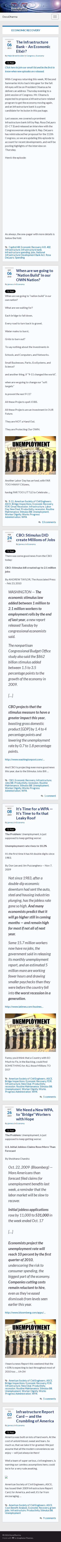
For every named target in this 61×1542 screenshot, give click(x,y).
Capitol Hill (14, 247)
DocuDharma (9, 16)
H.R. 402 (46, 247)
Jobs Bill (9, 782)
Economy (40, 55)
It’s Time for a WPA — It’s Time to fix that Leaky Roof (34, 813)
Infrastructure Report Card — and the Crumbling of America (35, 1416)
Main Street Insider (16, 55)
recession (40, 509)
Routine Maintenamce (27, 1086)
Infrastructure (12, 249)
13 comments (49, 522)
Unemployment (41, 511)
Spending (20, 257)
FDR (7, 506)
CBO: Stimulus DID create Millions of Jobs (35, 537)
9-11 (11, 501)
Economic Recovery (31, 247)
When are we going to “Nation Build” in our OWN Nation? (34, 275)
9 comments (49, 1518)
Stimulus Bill (26, 511)
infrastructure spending (17, 252)
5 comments (49, 1096)
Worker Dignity (13, 514)
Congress (31, 55)
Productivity (27, 509)
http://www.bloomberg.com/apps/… (25, 1312)
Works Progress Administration (25, 1090)
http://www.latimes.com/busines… (24, 1006)
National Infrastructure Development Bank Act (25, 253)
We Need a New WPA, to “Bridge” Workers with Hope (34, 1114)
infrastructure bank (31, 249)
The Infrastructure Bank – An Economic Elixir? (33, 46)
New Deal (15, 509)
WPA (24, 517)
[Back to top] (54, 1535)
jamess (11, 284)
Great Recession (19, 506)
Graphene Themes (25, 1538)
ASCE (8, 504)
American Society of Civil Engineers (33, 501)
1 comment (50, 795)
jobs (33, 252)
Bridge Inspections (22, 504)
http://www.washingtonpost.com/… (25, 759)
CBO (11, 780)
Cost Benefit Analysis (16, 1507)
